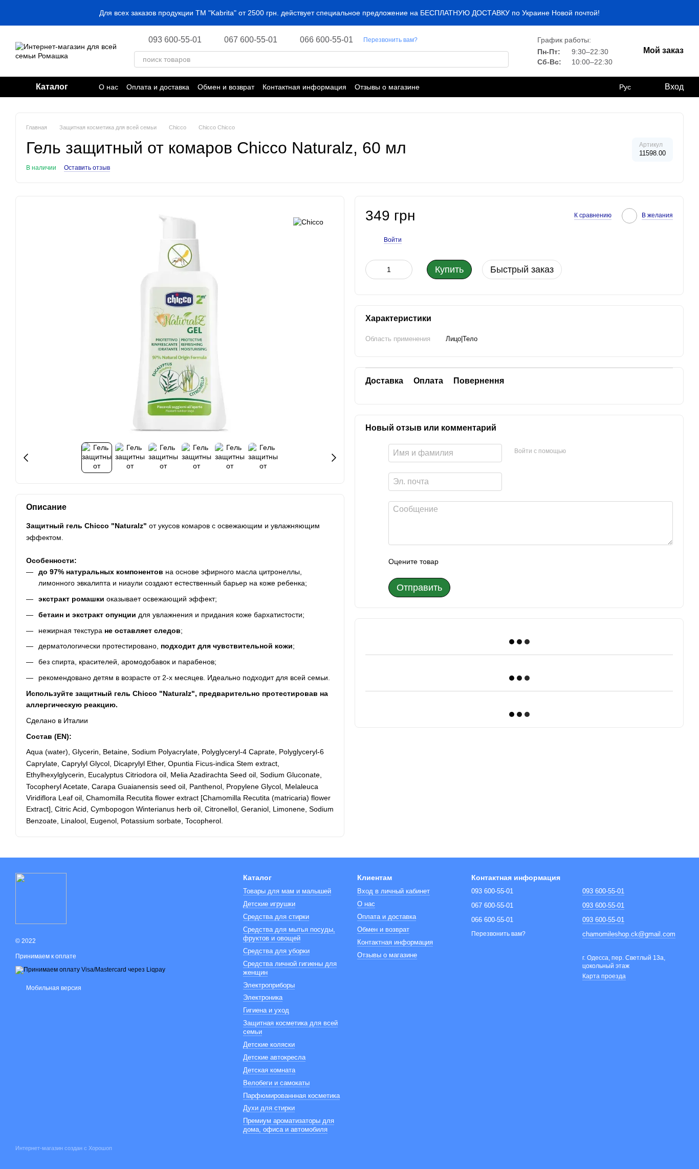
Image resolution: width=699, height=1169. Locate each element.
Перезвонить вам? (390, 39)
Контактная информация (304, 87)
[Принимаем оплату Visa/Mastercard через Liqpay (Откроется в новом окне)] (90, 969)
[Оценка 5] (521, 561)
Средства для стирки (276, 916)
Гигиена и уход (266, 1010)
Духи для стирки (269, 1108)
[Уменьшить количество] (373, 269)
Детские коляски (269, 1044)
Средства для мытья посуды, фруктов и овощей (289, 934)
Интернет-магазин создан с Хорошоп (63, 1148)
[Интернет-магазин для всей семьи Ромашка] (41, 898)
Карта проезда (604, 976)
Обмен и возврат (226, 87)
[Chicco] (308, 221)
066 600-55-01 (326, 40)
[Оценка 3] (488, 561)
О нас (108, 87)
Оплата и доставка (157, 87)
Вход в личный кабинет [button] (393, 891)
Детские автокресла (274, 1057)
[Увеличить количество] (405, 269)
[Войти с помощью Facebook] (577, 451)
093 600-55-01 (175, 40)
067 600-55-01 (250, 40)
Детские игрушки (269, 904)
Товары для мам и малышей (287, 891)
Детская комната (269, 1070)
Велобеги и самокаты (276, 1083)
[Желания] (583, 87)
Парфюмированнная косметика (291, 1095)
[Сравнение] (604, 87)
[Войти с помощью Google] (593, 451)
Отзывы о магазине (387, 87)
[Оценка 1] (455, 561)
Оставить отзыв (87, 167)
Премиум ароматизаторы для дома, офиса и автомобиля (288, 1125)
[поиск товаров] (500, 59)
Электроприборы (269, 985)
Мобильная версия (53, 988)
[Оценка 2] (472, 561)
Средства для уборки (276, 951)
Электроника (262, 997)
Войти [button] (393, 239)
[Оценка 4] (504, 561)
